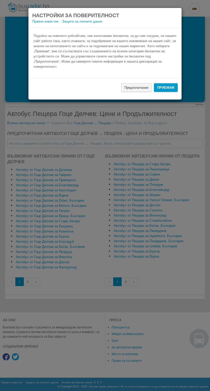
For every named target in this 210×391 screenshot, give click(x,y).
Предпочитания (136, 87)
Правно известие (45, 21)
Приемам (165, 87)
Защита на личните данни (82, 21)
